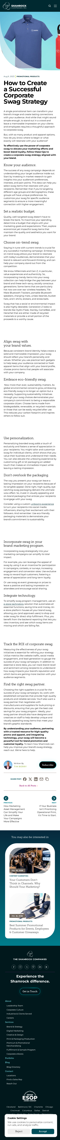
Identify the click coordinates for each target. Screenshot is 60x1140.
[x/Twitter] (27, 967)
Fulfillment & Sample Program (21, 1050)
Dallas (37, 1110)
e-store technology (14, 604)
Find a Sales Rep (14, 1079)
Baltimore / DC (25, 1107)
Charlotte (38, 1107)
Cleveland (11, 1107)
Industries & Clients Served (19, 1014)
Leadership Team (15, 1005)
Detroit (45, 1110)
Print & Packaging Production (21, 1039)
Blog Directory (13, 1067)
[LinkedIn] (40, 967)
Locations (11, 1075)
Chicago (49, 1107)
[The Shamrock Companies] (15, 6)
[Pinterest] (33, 967)
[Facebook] (14, 967)
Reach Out (12, 1083)
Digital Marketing (15, 1031)
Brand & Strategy (14, 1026)
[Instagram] (20, 967)
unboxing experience (42, 504)
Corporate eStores (15, 1054)
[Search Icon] (49, 6)
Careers (10, 1018)
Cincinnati (15, 1110)
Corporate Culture (15, 1010)
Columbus (27, 1110)
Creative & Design (15, 1035)
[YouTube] (46, 967)
